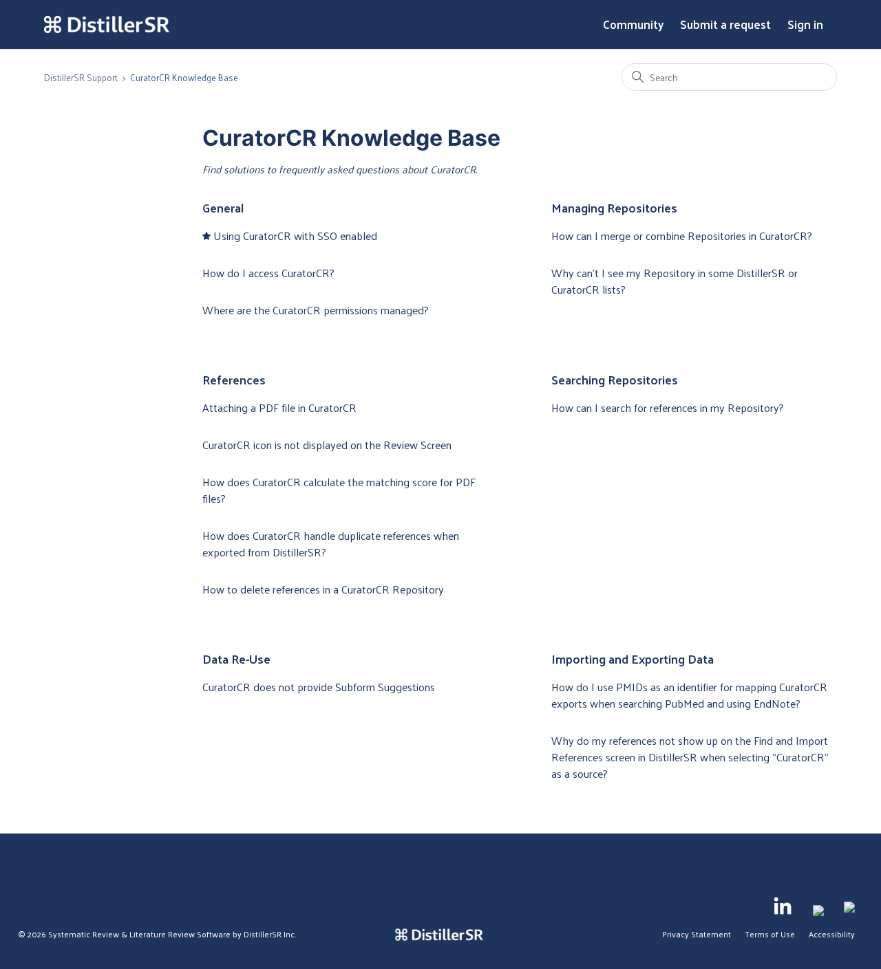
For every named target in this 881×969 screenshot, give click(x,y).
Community (633, 25)
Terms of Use (770, 933)
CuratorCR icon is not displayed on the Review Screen (327, 445)
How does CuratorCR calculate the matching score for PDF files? (339, 490)
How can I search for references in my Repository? (667, 407)
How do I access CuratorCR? (268, 273)
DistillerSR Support (81, 77)
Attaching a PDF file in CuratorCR (279, 407)
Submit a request (725, 25)
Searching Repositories (614, 379)
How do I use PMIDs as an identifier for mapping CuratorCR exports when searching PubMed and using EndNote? (689, 695)
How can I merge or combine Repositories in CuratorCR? (681, 236)
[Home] (106, 25)
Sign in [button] (805, 25)
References (234, 379)
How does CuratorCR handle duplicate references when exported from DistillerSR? (330, 543)
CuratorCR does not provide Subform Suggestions (318, 687)
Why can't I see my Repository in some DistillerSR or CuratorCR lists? (674, 281)
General (223, 207)
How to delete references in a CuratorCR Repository (323, 589)
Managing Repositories (614, 207)
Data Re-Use (236, 658)
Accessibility (832, 933)
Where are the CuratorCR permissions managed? (315, 310)
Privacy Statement (696, 933)
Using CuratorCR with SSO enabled (295, 236)
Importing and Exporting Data (632, 658)
